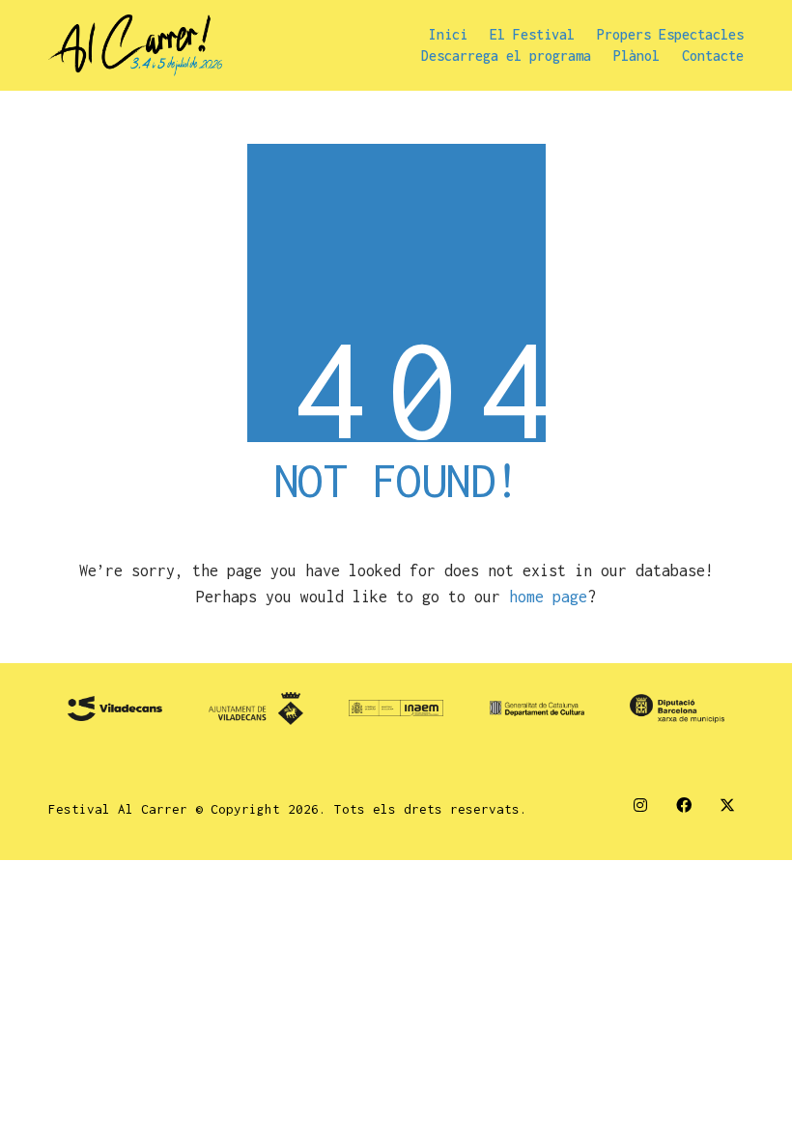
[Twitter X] (727, 804)
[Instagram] (640, 804)
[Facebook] (683, 804)
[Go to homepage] (135, 45)
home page (548, 596)
